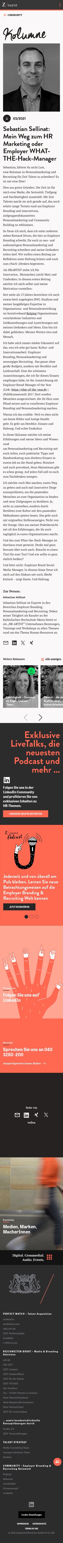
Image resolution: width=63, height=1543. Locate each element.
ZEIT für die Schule (13, 1378)
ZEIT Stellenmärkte (13, 1333)
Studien (7, 1457)
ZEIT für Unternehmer (15, 1411)
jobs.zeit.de (9, 1328)
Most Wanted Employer (16, 1397)
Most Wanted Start (13, 1407)
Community (15, 15)
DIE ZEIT (8, 1364)
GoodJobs (8, 1338)
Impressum (23, 1523)
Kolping (31, 313)
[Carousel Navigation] (33, 717)
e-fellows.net (10, 1342)
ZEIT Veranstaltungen (15, 1433)
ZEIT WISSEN (10, 1383)
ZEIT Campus (10, 1369)
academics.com (11, 1324)
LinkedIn (8, 1493)
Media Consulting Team (16, 1447)
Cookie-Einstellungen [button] (31, 1514)
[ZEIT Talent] (31, 4)
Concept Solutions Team (16, 1452)
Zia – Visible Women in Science (20, 1393)
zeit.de (6, 1360)
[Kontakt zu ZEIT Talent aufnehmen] (57, 1462)
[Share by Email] (7, 643)
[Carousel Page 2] (31, 917)
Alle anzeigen (53, 659)
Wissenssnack (10, 1488)
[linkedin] (16, 643)
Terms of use (31, 1528)
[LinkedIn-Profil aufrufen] (31, 1506)
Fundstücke (9, 1483)
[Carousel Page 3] (37, 917)
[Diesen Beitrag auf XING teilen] (36, 1115)
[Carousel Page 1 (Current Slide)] (26, 917)
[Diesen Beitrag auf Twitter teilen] (46, 1115)
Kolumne (8, 1479)
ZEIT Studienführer (13, 1374)
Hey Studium (10, 1388)
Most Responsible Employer (18, 1402)
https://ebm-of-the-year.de (29, 389)
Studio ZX (8, 1428)
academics (8, 1319)
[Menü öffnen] (58, 5)
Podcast (7, 1474)
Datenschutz (39, 1523)
